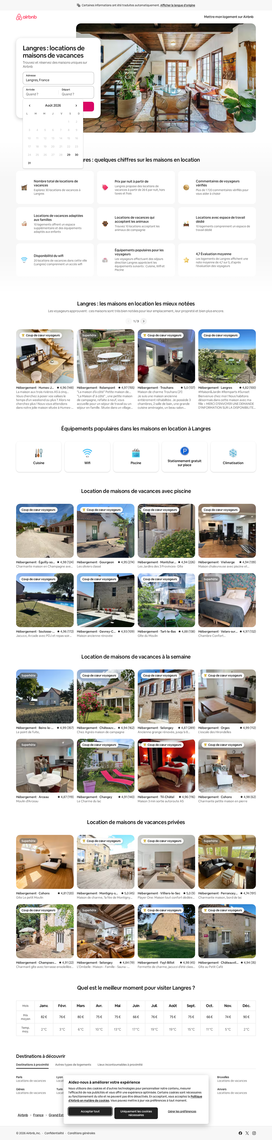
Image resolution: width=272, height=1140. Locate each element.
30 (76, 155)
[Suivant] (143, 321)
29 (68, 155)
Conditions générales (81, 1133)
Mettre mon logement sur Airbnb (228, 17)
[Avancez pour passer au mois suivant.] (76, 105)
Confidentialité (54, 1133)
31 (29, 163)
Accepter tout (90, 1111)
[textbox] (40, 94)
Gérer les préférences (182, 1111)
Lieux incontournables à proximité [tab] (120, 1064)
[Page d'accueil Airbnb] (26, 16)
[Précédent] (128, 321)
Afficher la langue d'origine (177, 5)
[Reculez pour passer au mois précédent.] (30, 105)
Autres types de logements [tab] (73, 1064)
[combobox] (58, 80)
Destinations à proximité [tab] (32, 1064)
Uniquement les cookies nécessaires (136, 1113)
